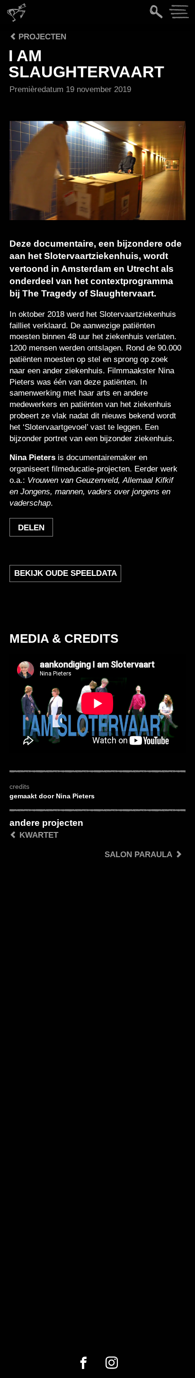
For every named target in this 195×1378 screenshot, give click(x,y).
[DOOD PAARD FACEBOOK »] (83, 1363)
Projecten (41, 36)
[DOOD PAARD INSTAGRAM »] (112, 1363)
